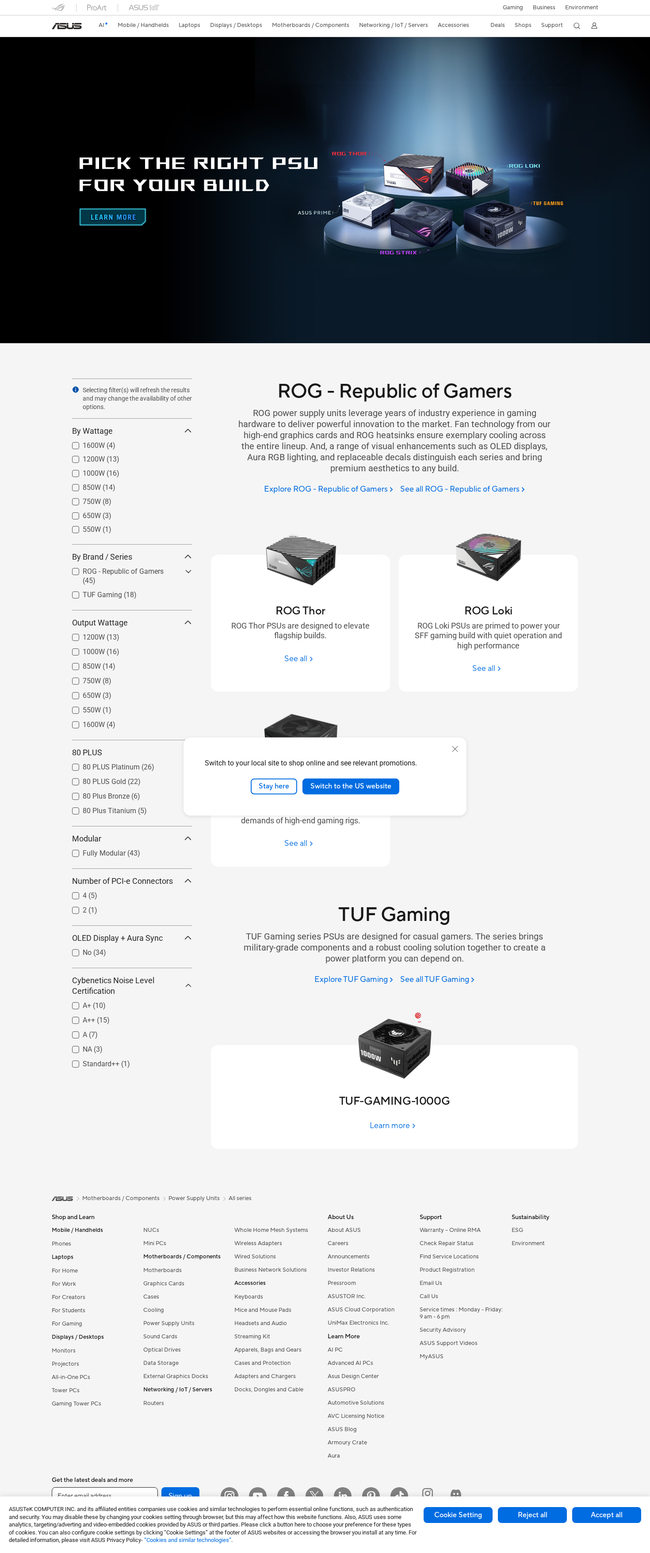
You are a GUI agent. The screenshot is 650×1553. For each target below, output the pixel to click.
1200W (83, 457)
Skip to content (57, 27)
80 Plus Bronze (95, 794)
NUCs (151, 1230)
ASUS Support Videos (449, 1343)
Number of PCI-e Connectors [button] (122, 881)
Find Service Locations (449, 1256)
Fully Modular (93, 851)
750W (81, 499)
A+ (76, 1003)
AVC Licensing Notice (356, 1416)
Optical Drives (162, 1349)
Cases (151, 1296)
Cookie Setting (458, 1515)
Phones (61, 1243)
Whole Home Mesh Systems (271, 1230)
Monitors (64, 1350)
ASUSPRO (342, 1389)
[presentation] (75, 389)
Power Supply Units (169, 1323)
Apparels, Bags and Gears (268, 1349)
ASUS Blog (342, 1429)
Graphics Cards (163, 1283)
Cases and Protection (262, 1363)
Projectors (65, 1363)
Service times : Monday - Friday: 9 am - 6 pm (461, 1313)
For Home (65, 1270)
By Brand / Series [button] (102, 556)
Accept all (607, 1515)
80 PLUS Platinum (100, 765)
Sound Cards (160, 1336)
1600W (83, 443)
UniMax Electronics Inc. (358, 1322)
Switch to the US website (350, 786)
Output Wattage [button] (100, 622)
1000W (83, 471)
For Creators (68, 1297)
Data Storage (161, 1363)
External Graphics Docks (175, 1376)
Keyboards (248, 1296)
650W (81, 513)
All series (240, 1198)
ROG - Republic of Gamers (112, 569)
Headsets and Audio (260, 1323)
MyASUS (432, 1356)
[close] (455, 749)
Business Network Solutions (270, 1269)
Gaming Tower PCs (76, 1403)
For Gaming (67, 1323)
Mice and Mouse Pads (262, 1310)
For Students (68, 1310)
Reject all (532, 1515)
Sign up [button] (180, 1496)
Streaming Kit (252, 1336)
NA (76, 1047)
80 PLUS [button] (87, 752)
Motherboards (162, 1270)
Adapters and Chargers (265, 1376)
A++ (78, 1018)
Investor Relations (351, 1269)
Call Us (429, 1296)
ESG (517, 1230)
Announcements (349, 1256)
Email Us (431, 1283)
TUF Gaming (91, 592)
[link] (67, 26)
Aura (334, 1455)
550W (81, 527)
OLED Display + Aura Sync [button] (117, 938)
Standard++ (90, 1061)
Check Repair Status (447, 1243)
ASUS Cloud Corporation (361, 1309)
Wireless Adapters (258, 1243)
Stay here (274, 786)
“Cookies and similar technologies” (187, 1540)
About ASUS (344, 1230)
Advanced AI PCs (350, 1363)
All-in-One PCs (71, 1377)
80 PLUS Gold (93, 779)
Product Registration (447, 1269)
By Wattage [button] (92, 431)
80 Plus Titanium (99, 808)
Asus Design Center (353, 1376)
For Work (64, 1284)
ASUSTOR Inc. (347, 1296)
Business (544, 7)
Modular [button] (86, 838)
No (76, 950)
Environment (581, 7)
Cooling (153, 1310)
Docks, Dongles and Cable (268, 1389)
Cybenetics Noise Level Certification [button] (113, 986)
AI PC (335, 1349)
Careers (338, 1243)
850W (81, 485)
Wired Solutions (255, 1256)
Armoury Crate (347, 1442)
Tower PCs (66, 1390)
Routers (153, 1403)
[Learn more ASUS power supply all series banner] (325, 341)
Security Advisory (443, 1329)
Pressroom (342, 1283)
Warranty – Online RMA (450, 1230)
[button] (513, 7)
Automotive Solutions (356, 1402)
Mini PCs (154, 1243)
